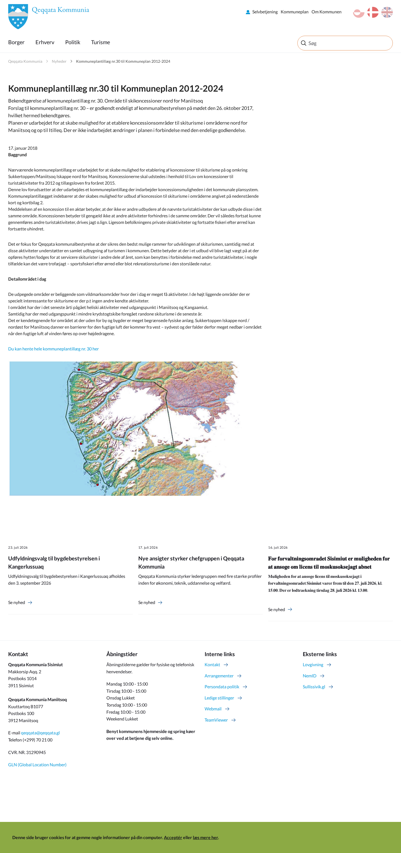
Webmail (213, 708)
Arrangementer (219, 675)
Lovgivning (313, 664)
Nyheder (59, 61)
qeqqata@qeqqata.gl (40, 732)
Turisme (100, 42)
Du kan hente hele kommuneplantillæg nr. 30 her (53, 348)
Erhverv (44, 42)
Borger (16, 42)
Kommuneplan (295, 11)
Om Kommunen (327, 11)
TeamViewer (216, 719)
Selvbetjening (265, 11)
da (373, 12)
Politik (72, 42)
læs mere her (205, 837)
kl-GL (358, 12)
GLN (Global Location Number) (37, 764)
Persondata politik (222, 686)
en (387, 12)
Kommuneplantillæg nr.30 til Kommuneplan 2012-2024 (123, 61)
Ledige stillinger (219, 697)
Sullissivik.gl (314, 686)
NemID (309, 675)
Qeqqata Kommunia (25, 61)
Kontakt (212, 664)
